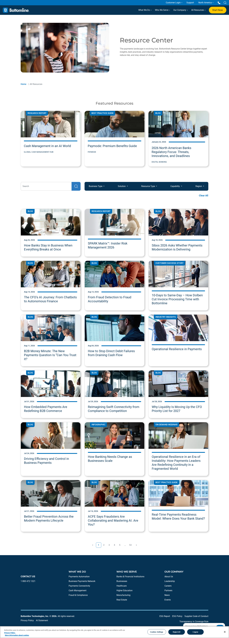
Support (190, 2)
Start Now (217, 10)
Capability (175, 186)
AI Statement (42, 620)
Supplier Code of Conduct (196, 616)
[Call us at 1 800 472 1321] (219, 2)
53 (130, 545)
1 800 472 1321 (28, 581)
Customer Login (173, 2)
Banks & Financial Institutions (130, 576)
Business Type (96, 186)
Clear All (203, 195)
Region (198, 186)
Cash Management (77, 590)
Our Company (180, 10)
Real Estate (121, 599)
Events (167, 599)
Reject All (176, 632)
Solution (122, 186)
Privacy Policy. (10, 633)
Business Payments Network (82, 581)
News (167, 595)
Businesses (121, 581)
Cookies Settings (156, 632)
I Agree (195, 632)
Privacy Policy (27, 620)
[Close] (225, 632)
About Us (168, 576)
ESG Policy (177, 616)
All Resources (197, 10)
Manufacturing (123, 595)
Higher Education (124, 590)
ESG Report (164, 616)
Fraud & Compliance (78, 595)
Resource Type (148, 186)
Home (23, 84)
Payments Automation (79, 576)
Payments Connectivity (79, 586)
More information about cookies (17, 635)
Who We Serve (162, 10)
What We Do (144, 10)
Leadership (169, 581)
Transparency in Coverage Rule (193, 621)
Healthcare (121, 586)
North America (205, 2)
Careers (167, 586)
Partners (168, 590)
